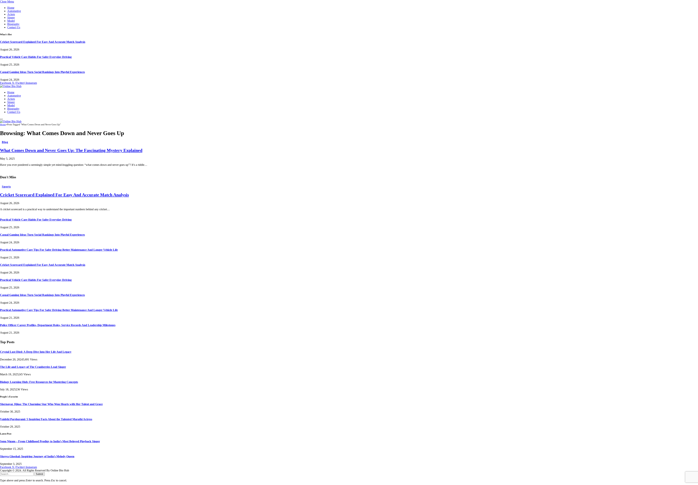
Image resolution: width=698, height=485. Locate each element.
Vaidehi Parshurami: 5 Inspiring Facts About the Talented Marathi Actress (46, 419)
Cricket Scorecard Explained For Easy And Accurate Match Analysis (42, 41)
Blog (5, 142)
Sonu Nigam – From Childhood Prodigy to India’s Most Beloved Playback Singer (50, 441)
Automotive (14, 11)
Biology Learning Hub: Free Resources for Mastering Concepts (39, 381)
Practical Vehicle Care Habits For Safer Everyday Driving (36, 56)
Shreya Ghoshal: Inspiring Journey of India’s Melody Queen (37, 456)
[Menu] (1, 119)
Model (11, 20)
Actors (11, 14)
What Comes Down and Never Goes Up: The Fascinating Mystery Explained (71, 150)
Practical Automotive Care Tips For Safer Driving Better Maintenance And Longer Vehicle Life (59, 249)
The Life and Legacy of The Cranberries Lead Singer (33, 366)
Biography (13, 24)
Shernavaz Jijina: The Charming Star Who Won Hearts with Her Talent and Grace (51, 404)
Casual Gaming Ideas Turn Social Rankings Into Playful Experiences (42, 72)
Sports (6, 186)
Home (10, 7)
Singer (11, 17)
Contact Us (13, 27)
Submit (39, 474)
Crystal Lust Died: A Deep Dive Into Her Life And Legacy (35, 351)
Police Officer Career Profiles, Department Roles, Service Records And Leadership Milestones (57, 325)
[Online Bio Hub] (10, 86)
